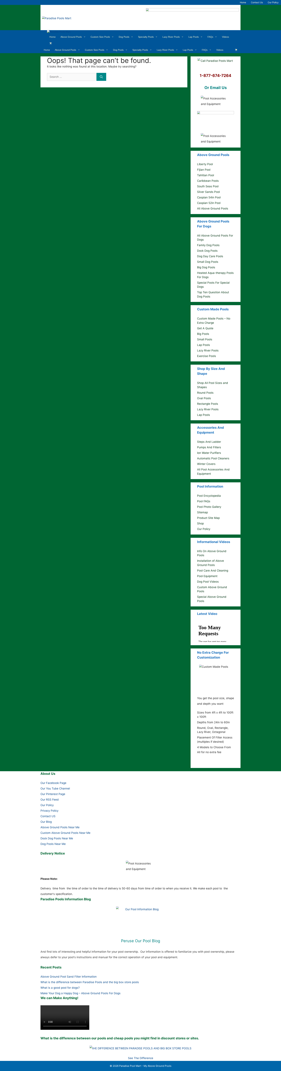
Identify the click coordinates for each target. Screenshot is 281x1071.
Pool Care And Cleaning (212, 570)
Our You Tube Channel (55, 788)
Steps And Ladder (209, 441)
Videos (225, 37)
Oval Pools (204, 398)
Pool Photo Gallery (209, 506)
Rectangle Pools (207, 403)
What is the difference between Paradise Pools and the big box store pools (89, 982)
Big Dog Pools (206, 267)
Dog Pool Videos (208, 581)
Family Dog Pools (208, 245)
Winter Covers (206, 464)
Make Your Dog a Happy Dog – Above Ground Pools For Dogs (80, 993)
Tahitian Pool (205, 175)
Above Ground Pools (71, 37)
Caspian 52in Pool (209, 203)
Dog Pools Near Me (53, 844)
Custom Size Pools (100, 37)
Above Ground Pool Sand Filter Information (68, 976)
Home (243, 2)
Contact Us (257, 2)
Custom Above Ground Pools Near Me (65, 832)
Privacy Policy (49, 810)
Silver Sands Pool (208, 191)
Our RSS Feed (49, 799)
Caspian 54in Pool (209, 197)
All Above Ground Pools (212, 208)
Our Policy (273, 2)
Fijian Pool (203, 169)
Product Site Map (208, 518)
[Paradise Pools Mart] (58, 32)
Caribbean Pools (208, 180)
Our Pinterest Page (52, 794)
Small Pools (204, 339)
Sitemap (202, 512)
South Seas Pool (208, 186)
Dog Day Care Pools (210, 256)
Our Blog (46, 821)
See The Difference (140, 1058)
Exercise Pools (206, 356)
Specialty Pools (146, 37)
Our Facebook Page (53, 783)
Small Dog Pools (207, 261)
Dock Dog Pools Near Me (56, 838)
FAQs (210, 37)
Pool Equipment (207, 576)
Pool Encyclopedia (209, 495)
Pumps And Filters (209, 447)
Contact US (47, 816)
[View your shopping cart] (50, 43)
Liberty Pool (205, 164)
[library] (140, 920)
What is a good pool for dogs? (60, 987)
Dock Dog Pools (207, 250)
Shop (200, 523)
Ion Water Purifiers (209, 452)
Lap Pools (193, 37)
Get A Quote (205, 328)
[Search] (101, 77)
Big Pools (203, 333)
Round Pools (205, 392)
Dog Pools (124, 37)
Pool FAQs (203, 501)
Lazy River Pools (171, 37)
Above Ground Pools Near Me (60, 827)
